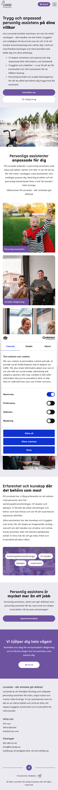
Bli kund (44, 4)
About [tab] (47, 346)
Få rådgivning (29, 99)
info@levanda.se (11, 747)
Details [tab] (29, 346)
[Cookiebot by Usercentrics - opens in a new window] (42, 338)
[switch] (51, 403)
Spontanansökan (29, 618)
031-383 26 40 (10, 743)
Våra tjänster (9, 727)
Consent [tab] (10, 346)
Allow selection (29, 441)
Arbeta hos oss (11, 731)
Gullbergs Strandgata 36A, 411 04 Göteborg (25, 750)
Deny (29, 450)
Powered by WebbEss (26, 776)
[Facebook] (29, 767)
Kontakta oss (29, 92)
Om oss (7, 723)
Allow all (29, 433)
